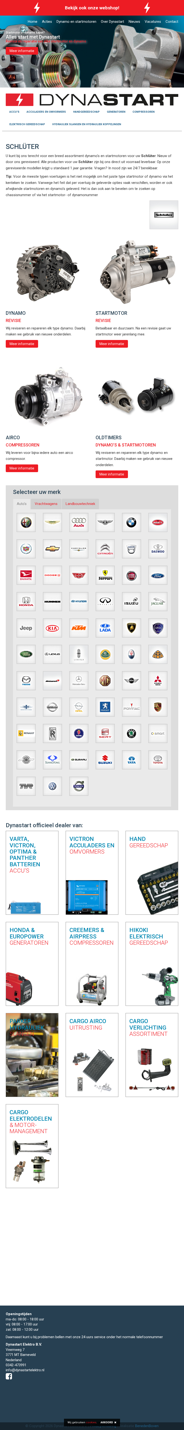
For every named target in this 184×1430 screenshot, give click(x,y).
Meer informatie (22, 51)
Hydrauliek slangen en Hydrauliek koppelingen (86, 124)
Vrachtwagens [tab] (46, 504)
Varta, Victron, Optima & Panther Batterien (25, 855)
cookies (91, 1422)
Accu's (14, 111)
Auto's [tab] (22, 504)
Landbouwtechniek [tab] (80, 504)
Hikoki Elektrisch (148, 936)
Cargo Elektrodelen (31, 1122)
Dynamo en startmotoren (76, 21)
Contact (172, 21)
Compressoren (143, 111)
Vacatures (153, 21)
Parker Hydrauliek (27, 1027)
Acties (47, 21)
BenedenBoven (147, 1426)
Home (32, 21)
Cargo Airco (87, 1024)
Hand (148, 842)
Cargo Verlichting (148, 1027)
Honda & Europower (29, 936)
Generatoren (116, 111)
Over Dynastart (112, 21)
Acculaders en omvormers (46, 111)
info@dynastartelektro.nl (25, 1370)
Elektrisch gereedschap (27, 124)
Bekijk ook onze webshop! (92, 8)
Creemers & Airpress (91, 936)
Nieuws (134, 21)
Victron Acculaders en (92, 845)
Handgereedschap (86, 111)
